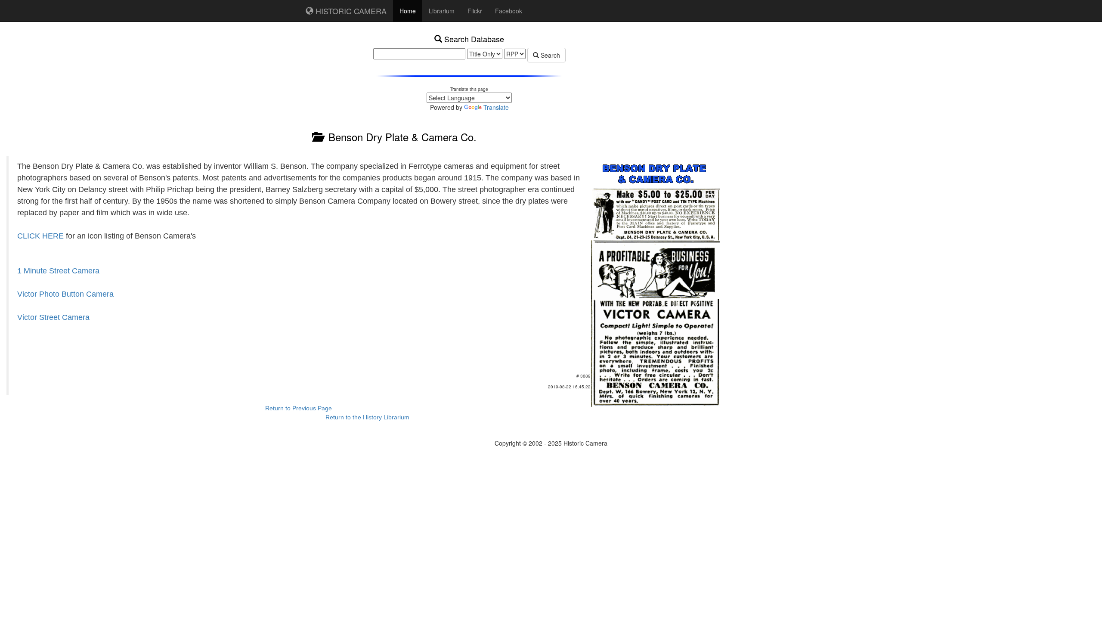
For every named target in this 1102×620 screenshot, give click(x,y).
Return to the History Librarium (367, 417)
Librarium (442, 10)
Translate (496, 107)
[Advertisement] (703, 73)
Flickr (474, 10)
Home (407, 10)
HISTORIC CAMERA (350, 10)
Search (549, 55)
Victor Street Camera (53, 317)
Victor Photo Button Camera (65, 294)
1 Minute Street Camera (58, 271)
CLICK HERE (40, 236)
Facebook (508, 10)
